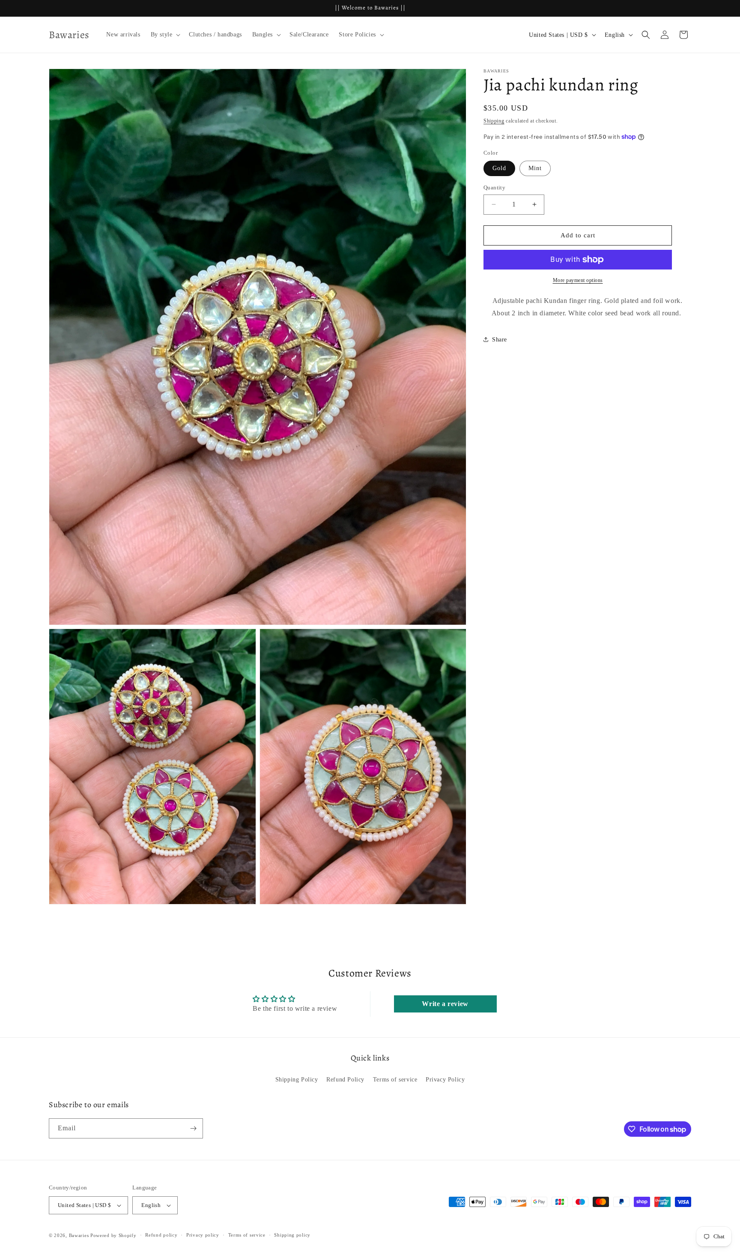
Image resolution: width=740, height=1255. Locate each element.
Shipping (493, 121)
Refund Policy (345, 1079)
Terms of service (395, 1079)
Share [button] (499, 339)
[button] (165, 35)
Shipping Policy (296, 1079)
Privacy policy (202, 1234)
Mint (535, 168)
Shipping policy (292, 1234)
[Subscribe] (193, 1128)
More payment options (578, 280)
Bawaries (79, 1235)
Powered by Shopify (113, 1235)
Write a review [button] (445, 1003)
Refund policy (161, 1234)
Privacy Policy (445, 1079)
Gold (499, 168)
